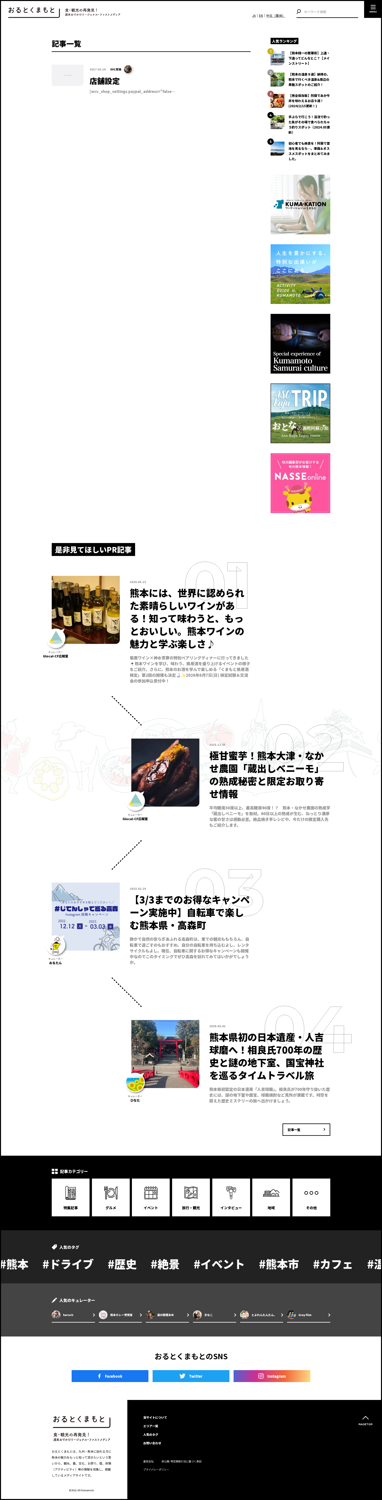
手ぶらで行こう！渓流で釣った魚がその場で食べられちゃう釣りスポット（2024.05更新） (309, 124)
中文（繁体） (275, 15)
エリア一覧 (150, 1426)
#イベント (146, 1264)
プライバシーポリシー (156, 1469)
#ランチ (357, 1264)
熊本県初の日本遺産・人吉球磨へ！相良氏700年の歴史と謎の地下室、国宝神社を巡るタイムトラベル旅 (266, 1056)
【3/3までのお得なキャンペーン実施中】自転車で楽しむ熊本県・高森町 (190, 912)
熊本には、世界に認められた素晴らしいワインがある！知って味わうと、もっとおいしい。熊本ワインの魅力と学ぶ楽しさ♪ (187, 618)
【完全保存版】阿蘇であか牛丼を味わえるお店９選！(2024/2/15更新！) (309, 100)
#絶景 (91, 1264)
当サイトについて (155, 1417)
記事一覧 (294, 1129)
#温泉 (308, 1264)
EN (261, 15)
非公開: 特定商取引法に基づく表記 (182, 1461)
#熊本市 (206, 1264)
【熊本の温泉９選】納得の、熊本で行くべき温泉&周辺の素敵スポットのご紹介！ (309, 79)
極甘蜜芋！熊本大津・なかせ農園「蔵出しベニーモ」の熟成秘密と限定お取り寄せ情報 (266, 774)
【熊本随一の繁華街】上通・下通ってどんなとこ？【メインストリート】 (309, 58)
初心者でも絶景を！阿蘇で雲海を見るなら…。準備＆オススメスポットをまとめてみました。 (309, 151)
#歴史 (48, 1264)
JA (254, 15)
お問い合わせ (152, 1443)
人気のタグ (150, 1434)
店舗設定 (105, 80)
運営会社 (148, 1461)
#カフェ (260, 1264)
